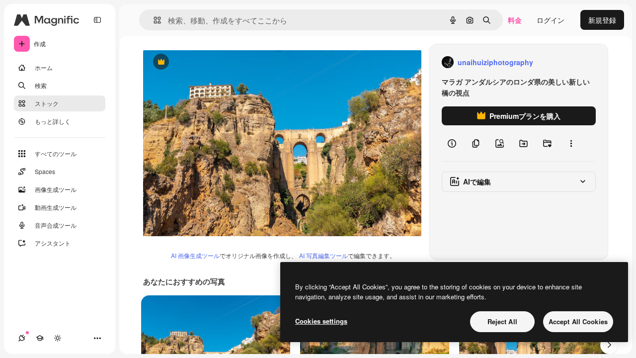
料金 (515, 20)
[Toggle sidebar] (97, 20)
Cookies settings (321, 321)
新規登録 (602, 20)
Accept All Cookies (578, 321)
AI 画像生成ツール (195, 255)
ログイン (550, 20)
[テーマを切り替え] (58, 338)
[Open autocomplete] (153, 20)
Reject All (502, 321)
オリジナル (211, 62)
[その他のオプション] (571, 143)
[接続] (22, 338)
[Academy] (40, 338)
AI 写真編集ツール (323, 255)
